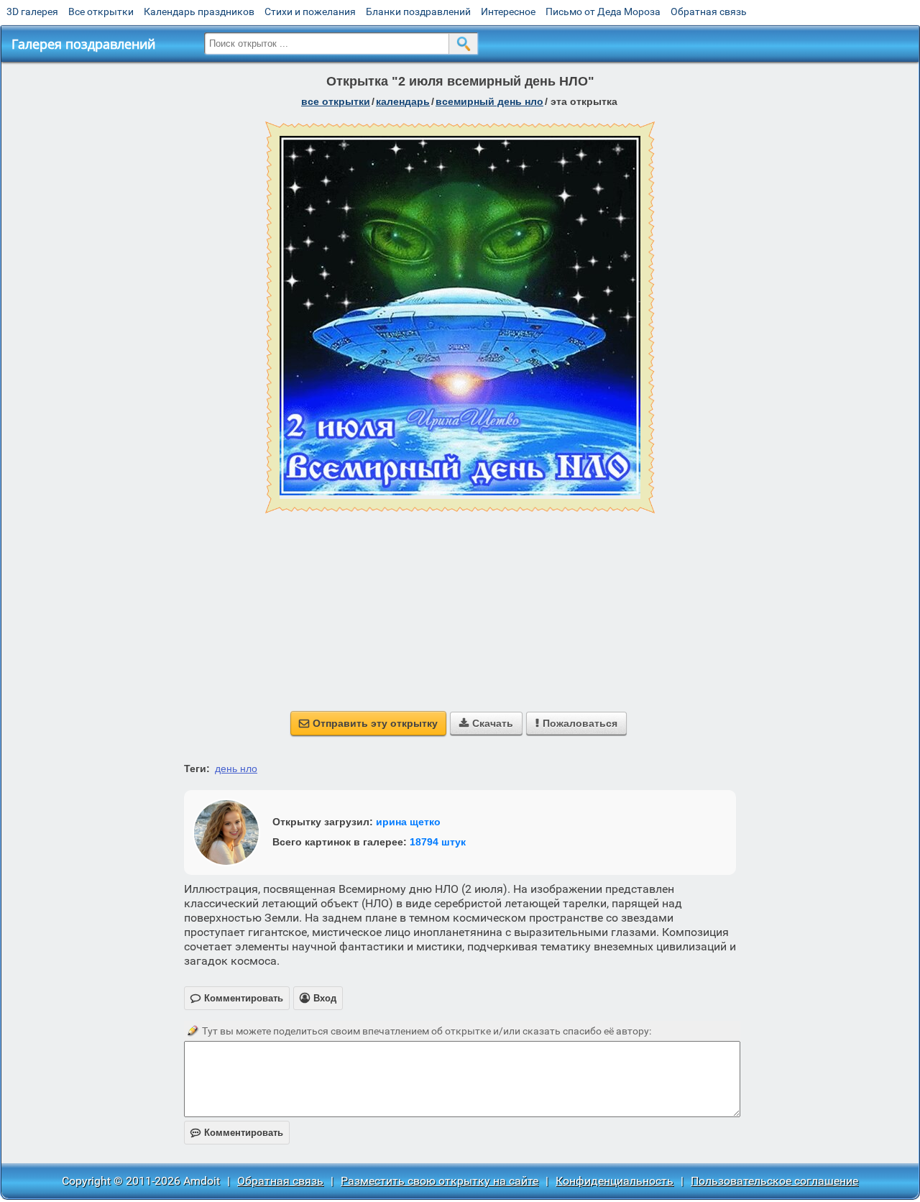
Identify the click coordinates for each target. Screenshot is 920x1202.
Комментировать (236, 1132)
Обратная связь (709, 11)
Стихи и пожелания (310, 11)
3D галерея (32, 11)
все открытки (335, 101)
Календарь (403, 101)
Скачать (486, 723)
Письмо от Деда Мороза (603, 11)
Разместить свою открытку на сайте (439, 1181)
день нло (236, 768)
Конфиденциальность (614, 1181)
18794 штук (438, 842)
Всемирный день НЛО (489, 101)
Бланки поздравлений (418, 11)
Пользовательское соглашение (774, 1181)
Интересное (508, 11)
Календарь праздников (199, 11)
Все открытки (101, 11)
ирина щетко (408, 821)
